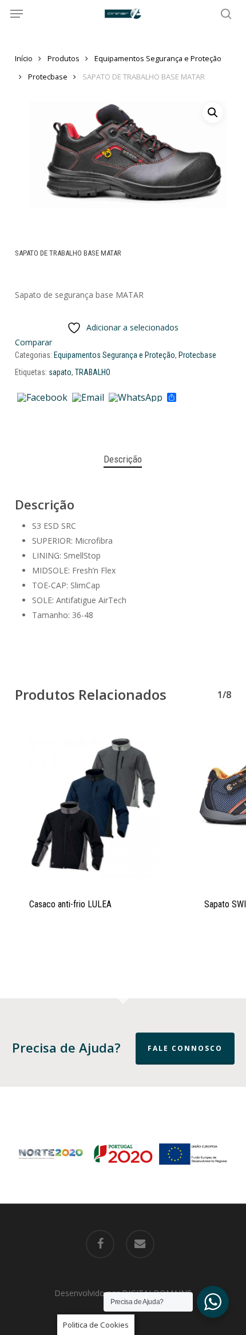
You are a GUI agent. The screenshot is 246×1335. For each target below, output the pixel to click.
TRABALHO (92, 372)
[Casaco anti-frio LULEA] (94, 803)
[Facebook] (42, 398)
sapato (60, 372)
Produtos (63, 58)
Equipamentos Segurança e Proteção (157, 58)
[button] (16, 13)
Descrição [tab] (123, 459)
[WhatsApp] (135, 398)
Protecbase (48, 76)
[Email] (88, 398)
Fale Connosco (185, 1048)
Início (24, 58)
